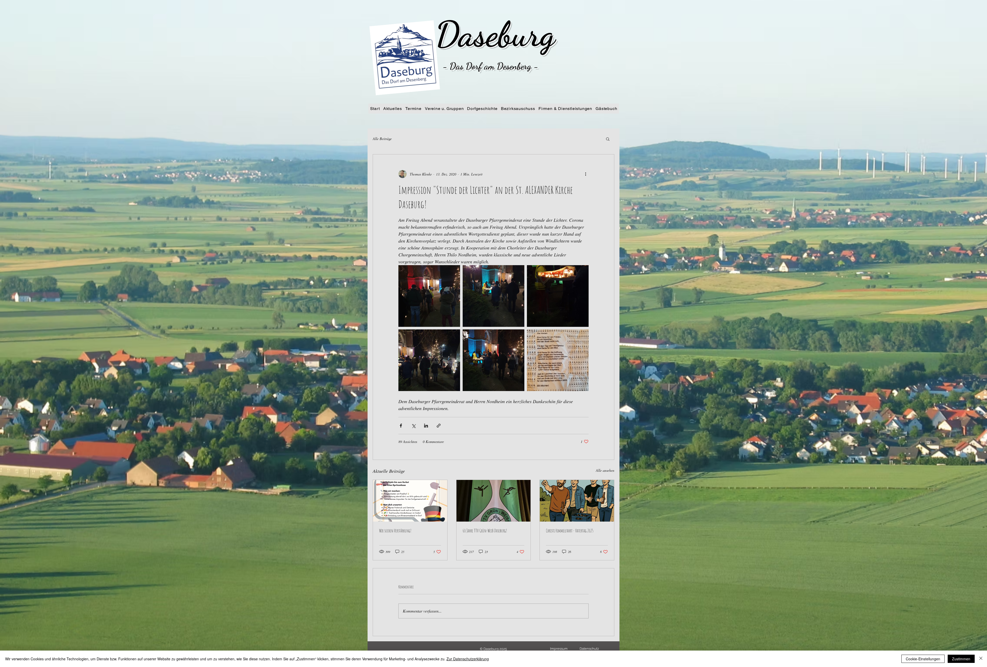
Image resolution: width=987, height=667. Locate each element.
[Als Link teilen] (438, 425)
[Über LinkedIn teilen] (426, 425)
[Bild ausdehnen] (429, 296)
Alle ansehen (605, 470)
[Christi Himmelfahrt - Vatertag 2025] (577, 501)
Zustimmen (961, 658)
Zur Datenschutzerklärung (467, 658)
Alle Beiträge (382, 138)
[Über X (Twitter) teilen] (413, 425)
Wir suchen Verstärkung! (395, 530)
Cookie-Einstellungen (923, 658)
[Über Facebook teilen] (400, 425)
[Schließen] (981, 659)
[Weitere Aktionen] (585, 174)
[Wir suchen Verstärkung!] (410, 501)
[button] (607, 139)
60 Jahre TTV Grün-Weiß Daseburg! (485, 530)
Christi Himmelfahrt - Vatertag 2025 (569, 530)
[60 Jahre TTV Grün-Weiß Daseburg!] (493, 501)
